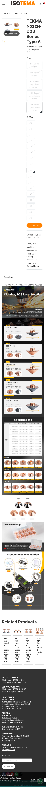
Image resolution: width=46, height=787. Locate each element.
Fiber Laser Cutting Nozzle (33, 264)
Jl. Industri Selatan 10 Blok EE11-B (16, 702)
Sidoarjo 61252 (8, 749)
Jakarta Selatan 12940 (12, 722)
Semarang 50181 (9, 740)
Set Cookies (35, 780)
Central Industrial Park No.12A (14, 747)
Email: (4, 691)
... (11, 13)
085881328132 (19, 689)
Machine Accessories (32, 248)
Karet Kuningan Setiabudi (12, 720)
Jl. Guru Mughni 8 (9, 717)
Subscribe (8, 766)
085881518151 (19, 680)
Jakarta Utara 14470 (11, 729)
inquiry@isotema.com (16, 682)
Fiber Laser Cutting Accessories (32, 257)
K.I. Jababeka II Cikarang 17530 (16, 704)
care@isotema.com (15, 691)
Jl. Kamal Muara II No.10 (12, 727)
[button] (40, 3)
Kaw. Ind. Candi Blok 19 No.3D (15, 736)
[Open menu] (3, 3)
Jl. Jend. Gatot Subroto (12, 738)
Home (6, 13)
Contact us (34, 225)
